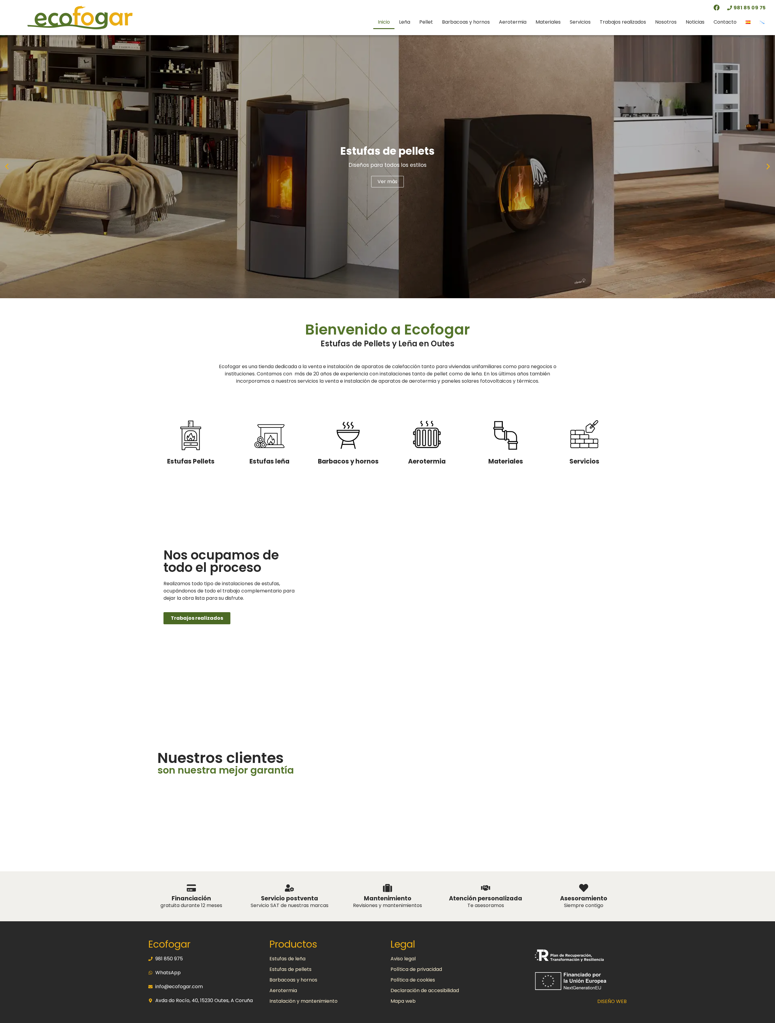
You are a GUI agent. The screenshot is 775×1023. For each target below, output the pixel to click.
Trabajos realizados (623, 21)
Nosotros (666, 21)
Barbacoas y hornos (466, 21)
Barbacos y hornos (348, 461)
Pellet (426, 21)
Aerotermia (512, 21)
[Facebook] (716, 7)
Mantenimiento (387, 898)
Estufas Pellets (191, 461)
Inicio (384, 21)
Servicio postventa (289, 898)
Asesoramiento (583, 898)
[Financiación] (191, 888)
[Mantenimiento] (387, 888)
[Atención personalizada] (485, 888)
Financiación (191, 898)
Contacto (725, 21)
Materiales (548, 21)
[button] (7, 166)
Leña (404, 21)
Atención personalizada (485, 898)
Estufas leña (269, 461)
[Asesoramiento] (583, 888)
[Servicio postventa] (289, 888)
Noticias (695, 21)
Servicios (580, 21)
